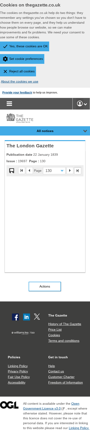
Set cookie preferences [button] (26, 59)
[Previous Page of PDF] (29, 170)
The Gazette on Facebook (15, 317)
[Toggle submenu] (85, 104)
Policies (14, 357)
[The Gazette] (19, 118)
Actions (44, 286)
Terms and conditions (63, 341)
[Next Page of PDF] (69, 170)
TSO (24, 340)
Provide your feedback (17, 92)
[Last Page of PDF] (77, 170)
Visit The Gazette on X (37, 317)
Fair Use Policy (19, 377)
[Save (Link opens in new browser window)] (11, 170)
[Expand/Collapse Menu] (81, 131)
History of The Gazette (64, 324)
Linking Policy (18, 366)
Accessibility (16, 382)
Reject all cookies (22, 71)
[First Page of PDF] (21, 170)
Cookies (54, 335)
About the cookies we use (19, 81)
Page (38, 170)
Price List (55, 329)
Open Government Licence (9, 406)
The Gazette (57, 315)
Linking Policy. (79, 428)
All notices (45, 131)
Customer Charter (61, 377)
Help (51, 366)
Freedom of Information (65, 382)
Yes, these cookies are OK (28, 46)
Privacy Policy (18, 371)
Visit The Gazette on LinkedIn (26, 317)
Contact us (56, 371)
